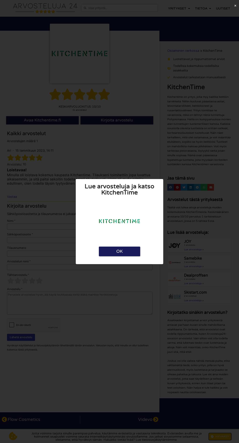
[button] (235, 5)
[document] (119, 221)
